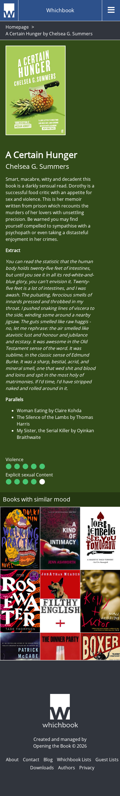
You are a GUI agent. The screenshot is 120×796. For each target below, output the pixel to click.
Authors (66, 768)
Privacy (86, 768)
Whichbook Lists (74, 760)
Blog (48, 760)
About (12, 760)
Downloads (42, 768)
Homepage (17, 27)
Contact (31, 760)
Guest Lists (107, 760)
